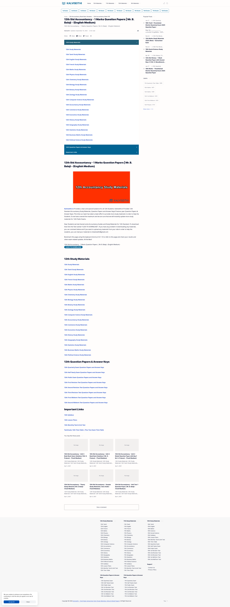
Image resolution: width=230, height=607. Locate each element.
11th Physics (127, 533)
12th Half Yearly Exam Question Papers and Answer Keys (84, 372)
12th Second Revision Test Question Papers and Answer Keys (85, 387)
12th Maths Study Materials (76, 70)
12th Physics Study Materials (76, 75)
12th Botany (104, 539)
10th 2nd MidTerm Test (154, 559)
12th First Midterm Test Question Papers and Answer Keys (85, 398)
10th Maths (151, 528)
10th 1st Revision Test (154, 550)
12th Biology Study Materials (76, 85)
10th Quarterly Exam (153, 544)
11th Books (156, 10)
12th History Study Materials (76, 120)
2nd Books (74, 10)
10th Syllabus (151, 535)
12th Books (165, 10)
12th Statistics (105, 557)
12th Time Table (105, 570)
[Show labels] (148, 109)
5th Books (101, 10)
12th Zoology (104, 542)
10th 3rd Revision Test (154, 555)
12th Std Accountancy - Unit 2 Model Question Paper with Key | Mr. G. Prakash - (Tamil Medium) (126, 456)
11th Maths (127, 531)
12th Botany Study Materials (76, 90)
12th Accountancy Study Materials (78, 105)
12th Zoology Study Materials (76, 95)
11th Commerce (128, 548)
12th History (104, 553)
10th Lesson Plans (153, 537)
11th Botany (127, 539)
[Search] (167, 3)
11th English (127, 526)
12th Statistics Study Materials (77, 130)
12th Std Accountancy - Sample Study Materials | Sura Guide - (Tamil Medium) (100, 487)
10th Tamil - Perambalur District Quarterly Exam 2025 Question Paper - (155, 25)
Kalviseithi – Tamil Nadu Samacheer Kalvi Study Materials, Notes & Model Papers (96, 601)
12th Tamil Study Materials (75, 54)
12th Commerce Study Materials (77, 110)
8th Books (128, 10)
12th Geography (105, 555)
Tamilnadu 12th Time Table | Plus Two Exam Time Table (84, 430)
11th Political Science (130, 561)
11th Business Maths (130, 559)
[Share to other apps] (91, 36)
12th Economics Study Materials (77, 115)
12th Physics (104, 533)
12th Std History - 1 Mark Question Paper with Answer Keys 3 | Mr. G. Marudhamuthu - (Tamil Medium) (156, 60)
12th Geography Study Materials (77, 125)
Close (28, 602)
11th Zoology (127, 542)
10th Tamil (151, 524)
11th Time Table (128, 570)
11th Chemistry (128, 535)
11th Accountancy (129, 546)
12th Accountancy (106, 546)
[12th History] (157, 55)
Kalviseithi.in (69, 209)
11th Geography (128, 555)
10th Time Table (152, 542)
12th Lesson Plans (70, 420)
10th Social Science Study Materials (154, 50)
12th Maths (104, 531)
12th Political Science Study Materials (79, 140)
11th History (127, 553)
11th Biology (127, 537)
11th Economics (128, 550)
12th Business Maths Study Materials (79, 135)
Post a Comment (101, 507)
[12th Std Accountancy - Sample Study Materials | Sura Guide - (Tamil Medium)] (101, 475)
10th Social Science (153, 533)
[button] (164, 3)
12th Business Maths (107, 559)
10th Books (146, 10)
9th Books (138, 10)
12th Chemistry (105, 535)
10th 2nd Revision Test (154, 553)
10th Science (151, 531)
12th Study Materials (73, 49)
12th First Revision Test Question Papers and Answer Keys (85, 382)
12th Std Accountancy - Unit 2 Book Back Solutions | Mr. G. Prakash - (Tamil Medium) (100, 456)
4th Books (92, 10)
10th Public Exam (153, 548)
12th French (104, 528)
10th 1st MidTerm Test (154, 557)
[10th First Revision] (158, 47)
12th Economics (105, 550)
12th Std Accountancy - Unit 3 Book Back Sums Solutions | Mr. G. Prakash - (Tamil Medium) (75, 456)
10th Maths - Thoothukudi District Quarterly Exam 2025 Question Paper (155, 71)
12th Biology (104, 537)
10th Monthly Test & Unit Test (156, 539)
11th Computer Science (131, 544)
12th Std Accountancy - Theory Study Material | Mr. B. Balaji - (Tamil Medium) (74, 487)
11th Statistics (128, 557)
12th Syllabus (69, 415)
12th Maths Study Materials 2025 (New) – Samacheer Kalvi (155, 40)
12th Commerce (105, 548)
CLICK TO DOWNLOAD (73, 247)
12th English (104, 526)
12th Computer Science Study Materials (80, 100)
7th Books (119, 10)
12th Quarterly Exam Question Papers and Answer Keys (84, 367)
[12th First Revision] (158, 36)
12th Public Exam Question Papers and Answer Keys (82, 377)
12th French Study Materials (76, 64)
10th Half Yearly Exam (154, 546)
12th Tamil (104, 524)
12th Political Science (107, 561)
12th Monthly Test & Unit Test (74, 425)
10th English (151, 526)
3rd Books (83, 10)
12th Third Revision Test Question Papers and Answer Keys (85, 392)
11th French (127, 528)
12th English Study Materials (76, 59)
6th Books (110, 10)
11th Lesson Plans (129, 566)
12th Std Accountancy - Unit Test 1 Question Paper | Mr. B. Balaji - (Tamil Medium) (126, 487)
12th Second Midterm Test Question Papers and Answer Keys (86, 403)
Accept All (11, 602)
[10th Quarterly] (157, 20)
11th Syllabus (128, 564)
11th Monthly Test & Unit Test (132, 568)
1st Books (65, 10)
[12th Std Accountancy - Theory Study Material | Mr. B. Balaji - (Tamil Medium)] (76, 475)
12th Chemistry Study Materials (77, 80)
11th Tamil (127, 524)
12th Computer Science (107, 544)
